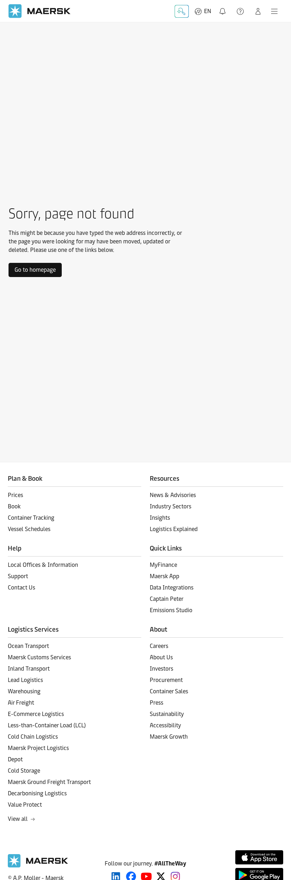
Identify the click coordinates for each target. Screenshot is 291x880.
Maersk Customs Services (39, 657)
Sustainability (167, 714)
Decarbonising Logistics (37, 793)
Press (156, 702)
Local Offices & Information (43, 565)
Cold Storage (24, 770)
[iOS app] (259, 857)
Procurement (166, 680)
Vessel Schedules (29, 529)
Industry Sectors (170, 506)
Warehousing (24, 691)
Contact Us (21, 587)
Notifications (223, 7)
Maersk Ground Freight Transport (49, 782)
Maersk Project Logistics (38, 748)
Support (241, 11)
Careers (159, 646)
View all (18, 819)
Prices (15, 495)
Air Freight (21, 702)
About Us (161, 657)
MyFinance (163, 565)
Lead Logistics (25, 680)
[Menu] (274, 11)
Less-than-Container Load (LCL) (47, 725)
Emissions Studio (171, 610)
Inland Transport (29, 668)
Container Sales (169, 691)
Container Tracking (31, 517)
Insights (160, 517)
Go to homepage (35, 269)
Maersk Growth (169, 736)
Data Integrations (171, 587)
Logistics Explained (174, 529)
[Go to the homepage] (38, 865)
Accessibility (165, 725)
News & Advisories (173, 495)
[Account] (258, 11)
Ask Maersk (181, 11)
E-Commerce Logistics (36, 714)
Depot (15, 759)
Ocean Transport (28, 646)
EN (207, 11)
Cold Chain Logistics (33, 736)
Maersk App (164, 576)
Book (14, 506)
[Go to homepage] (40, 11)
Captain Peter (166, 599)
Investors (161, 668)
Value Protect (25, 804)
